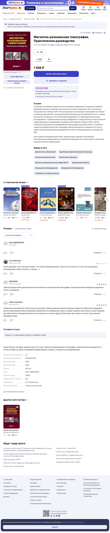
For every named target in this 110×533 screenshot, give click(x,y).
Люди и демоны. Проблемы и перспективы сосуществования (66, 213)
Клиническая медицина (68, 157)
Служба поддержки (10, 493)
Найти (72, 8)
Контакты (7, 483)
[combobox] (53, 8)
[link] (52, 242)
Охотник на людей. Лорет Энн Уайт (68, 459)
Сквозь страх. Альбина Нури (13, 466)
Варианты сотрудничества (40, 490)
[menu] (18, 235)
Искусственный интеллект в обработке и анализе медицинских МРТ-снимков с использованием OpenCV (29, 213)
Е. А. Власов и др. (46, 215)
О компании (7, 479)
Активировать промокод (66, 479)
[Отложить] (17, 189)
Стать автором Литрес (38, 497)
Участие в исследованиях (12, 490)
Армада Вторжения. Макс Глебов (68, 462)
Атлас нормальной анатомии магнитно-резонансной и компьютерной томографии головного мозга (48, 213)
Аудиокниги (72, 13)
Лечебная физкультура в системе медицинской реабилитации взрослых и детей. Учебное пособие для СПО (84, 213)
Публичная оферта (90, 479)
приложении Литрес (59, 513)
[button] (39, 60)
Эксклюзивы (83, 13)
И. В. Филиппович (31, 382)
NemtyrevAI (25, 215)
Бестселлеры (62, 483)
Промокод (21, 13)
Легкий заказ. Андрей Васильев (67, 452)
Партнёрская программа (39, 493)
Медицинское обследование (72, 168)
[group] (55, 243)
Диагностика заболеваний (45, 152)
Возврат (6, 497)
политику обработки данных (72, 522)
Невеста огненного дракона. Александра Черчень (21, 463)
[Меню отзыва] (104, 253)
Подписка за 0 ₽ (8, 13)
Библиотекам (35, 486)
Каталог (32, 8)
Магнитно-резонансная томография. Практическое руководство (11, 430)
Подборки (61, 13)
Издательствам (35, 479)
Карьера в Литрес (10, 486)
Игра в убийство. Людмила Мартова (69, 455)
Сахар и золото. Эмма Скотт (66, 448)
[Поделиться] (105, 33)
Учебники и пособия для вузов (47, 173)
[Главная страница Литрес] (12, 8)
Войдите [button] (8, 335)
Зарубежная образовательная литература (75, 152)
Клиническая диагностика (45, 157)
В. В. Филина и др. (82, 215)
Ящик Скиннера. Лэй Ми (12, 459)
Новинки (31, 13)
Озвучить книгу (36, 500)
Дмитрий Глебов (64, 215)
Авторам (33, 483)
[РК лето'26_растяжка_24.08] (55, 2)
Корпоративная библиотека (40, 504)
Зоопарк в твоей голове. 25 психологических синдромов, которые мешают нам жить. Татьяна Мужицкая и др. (27, 449)
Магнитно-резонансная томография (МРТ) (51, 163)
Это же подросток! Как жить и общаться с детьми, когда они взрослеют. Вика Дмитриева (25, 455)
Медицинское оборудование (46, 168)
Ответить (98, 253)
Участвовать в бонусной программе (49, 96)
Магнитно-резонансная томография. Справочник (11, 213)
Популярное (41, 13)
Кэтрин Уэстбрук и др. (11, 432)
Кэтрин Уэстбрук (9, 215)
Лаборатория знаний (33, 386)
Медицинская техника (80, 163)
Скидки (51, 13)
